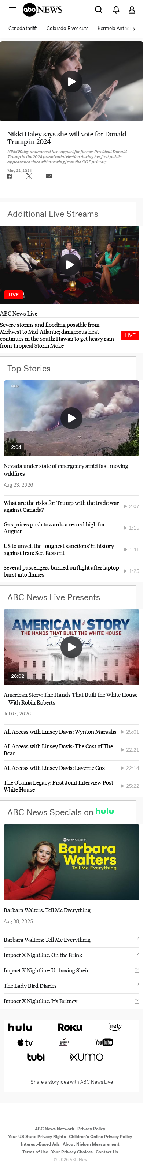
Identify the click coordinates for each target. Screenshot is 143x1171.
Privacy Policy (91, 1129)
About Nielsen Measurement (91, 1144)
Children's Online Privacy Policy (100, 1137)
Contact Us (107, 1152)
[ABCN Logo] (42, 10)
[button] (12, 9)
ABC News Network (54, 1129)
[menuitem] (22, 28)
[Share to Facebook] (9, 176)
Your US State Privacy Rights (37, 1137)
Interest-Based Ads (40, 1144)
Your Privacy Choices (72, 1152)
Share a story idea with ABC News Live (71, 1082)
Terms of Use (35, 1152)
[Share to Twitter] (29, 176)
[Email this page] (48, 176)
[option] (27, 29)
